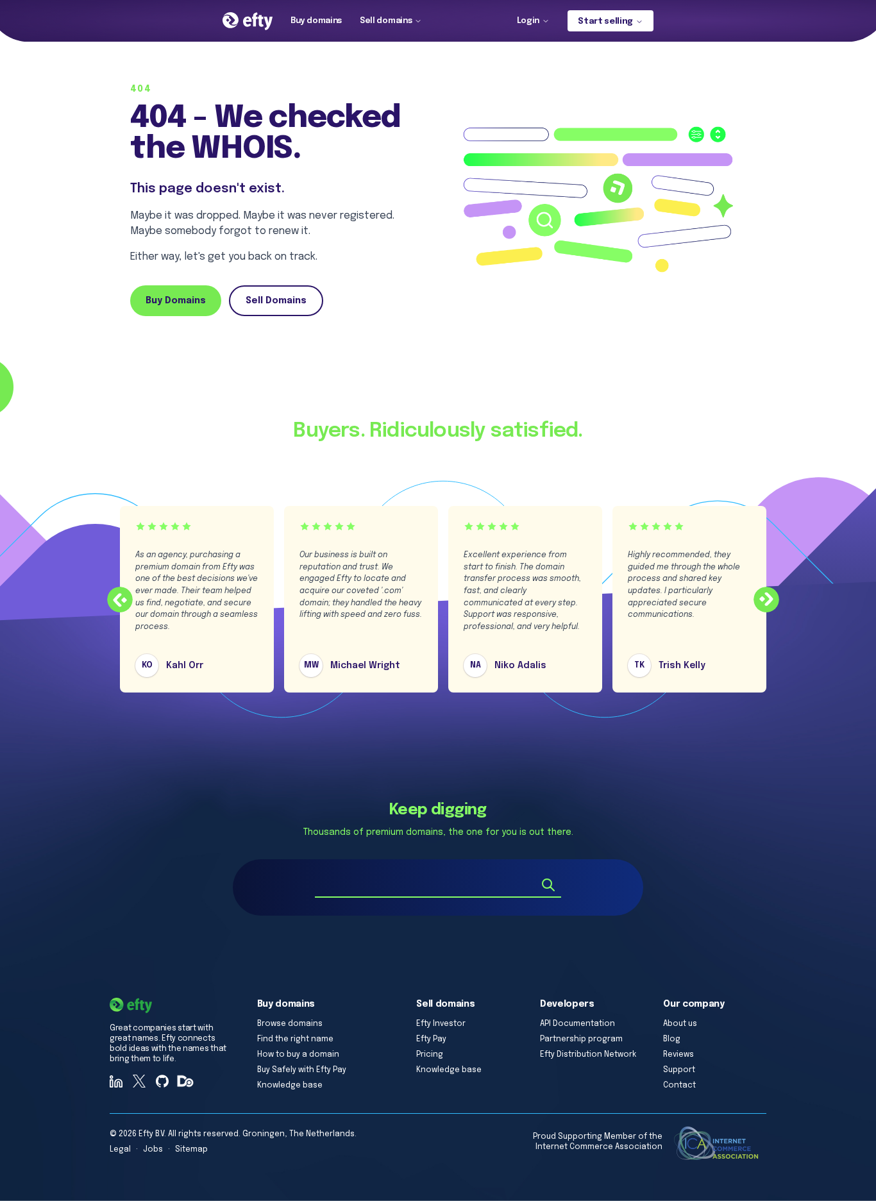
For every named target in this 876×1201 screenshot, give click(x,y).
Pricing (429, 1055)
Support (679, 1070)
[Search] (548, 885)
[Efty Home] (248, 21)
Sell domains (386, 21)
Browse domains (290, 1024)
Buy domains (316, 21)
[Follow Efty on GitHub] (162, 1081)
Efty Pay (431, 1039)
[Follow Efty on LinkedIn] (116, 1081)
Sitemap (191, 1150)
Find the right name (295, 1039)
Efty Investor (441, 1024)
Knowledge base (290, 1085)
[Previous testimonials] (120, 599)
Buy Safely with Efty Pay (301, 1070)
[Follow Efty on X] (139, 1081)
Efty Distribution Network (588, 1055)
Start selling (605, 21)
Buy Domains (176, 300)
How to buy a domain (298, 1055)
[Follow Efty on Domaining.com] (185, 1081)
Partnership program (581, 1039)
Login (528, 21)
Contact (679, 1085)
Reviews (678, 1055)
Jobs (153, 1150)
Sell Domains (276, 300)
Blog (671, 1039)
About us (680, 1024)
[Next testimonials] (766, 599)
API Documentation (577, 1024)
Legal (120, 1150)
